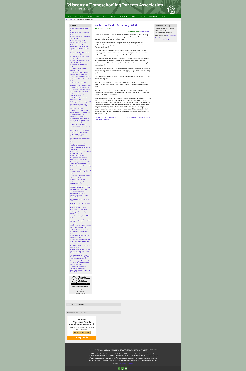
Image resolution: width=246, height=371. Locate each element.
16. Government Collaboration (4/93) (80, 87)
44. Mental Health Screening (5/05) (79, 207)
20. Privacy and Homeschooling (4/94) (80, 102)
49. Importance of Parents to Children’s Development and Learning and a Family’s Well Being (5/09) (80, 225)
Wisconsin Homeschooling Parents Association (115, 4)
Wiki (70, 19)
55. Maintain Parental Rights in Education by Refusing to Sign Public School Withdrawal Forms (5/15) (80, 257)
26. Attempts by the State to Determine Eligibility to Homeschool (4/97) (80, 126)
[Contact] (126, 368)
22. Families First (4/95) (76, 108)
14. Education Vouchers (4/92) (78, 83)
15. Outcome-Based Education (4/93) (80, 85)
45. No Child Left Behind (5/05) (137, 117)
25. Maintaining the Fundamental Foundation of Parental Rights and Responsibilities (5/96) (79, 120)
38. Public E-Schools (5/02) (77, 179)
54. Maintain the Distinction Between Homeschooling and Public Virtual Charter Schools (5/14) (80, 251)
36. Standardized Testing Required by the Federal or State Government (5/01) (80, 171)
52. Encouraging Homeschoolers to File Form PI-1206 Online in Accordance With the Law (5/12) (80, 241)
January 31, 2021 (104, 28)
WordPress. (130, 363)
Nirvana (122, 363)
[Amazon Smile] (122, 368)
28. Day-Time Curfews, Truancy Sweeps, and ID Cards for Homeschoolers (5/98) (79, 134)
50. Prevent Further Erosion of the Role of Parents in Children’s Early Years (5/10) (80, 231)
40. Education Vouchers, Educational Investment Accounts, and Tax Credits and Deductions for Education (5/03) (80, 187)
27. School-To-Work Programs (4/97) (80, 130)
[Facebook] (119, 368)
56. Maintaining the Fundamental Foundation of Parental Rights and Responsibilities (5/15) (79, 262)
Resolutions (144, 32)
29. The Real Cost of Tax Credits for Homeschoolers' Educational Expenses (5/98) (80, 140)
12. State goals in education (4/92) (80, 76)
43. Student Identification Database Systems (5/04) (106, 119)
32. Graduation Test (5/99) (77, 155)
